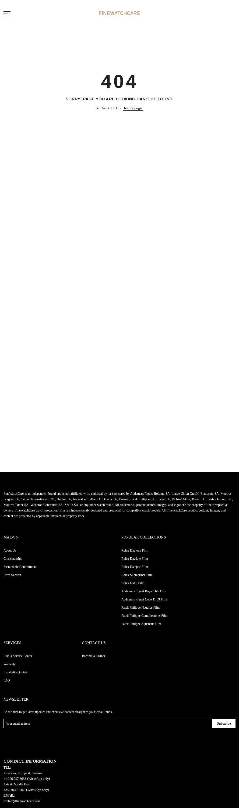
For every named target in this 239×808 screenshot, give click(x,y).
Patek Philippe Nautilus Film (140, 607)
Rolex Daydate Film (134, 558)
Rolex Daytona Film (134, 550)
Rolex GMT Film (132, 583)
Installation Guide (15, 672)
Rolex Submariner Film (137, 575)
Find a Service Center (18, 656)
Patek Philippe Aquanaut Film (141, 624)
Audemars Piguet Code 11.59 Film (144, 599)
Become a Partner (93, 656)
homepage (133, 108)
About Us (10, 550)
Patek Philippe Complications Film (144, 615)
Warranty (10, 664)
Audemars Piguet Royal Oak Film (143, 591)
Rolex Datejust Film (134, 567)
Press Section (12, 575)
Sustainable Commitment (20, 567)
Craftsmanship (13, 558)
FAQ (7, 680)
